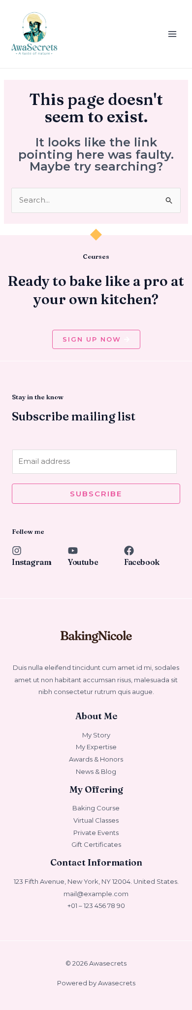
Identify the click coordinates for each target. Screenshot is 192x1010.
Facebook (142, 562)
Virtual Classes (96, 820)
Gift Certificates (96, 844)
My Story (96, 735)
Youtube (83, 562)
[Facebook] (129, 551)
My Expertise (96, 747)
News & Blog (96, 771)
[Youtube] (73, 551)
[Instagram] (17, 551)
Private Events (96, 832)
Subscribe (96, 493)
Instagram (31, 562)
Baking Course (96, 808)
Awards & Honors (96, 759)
